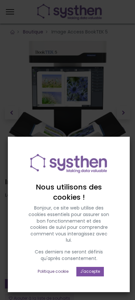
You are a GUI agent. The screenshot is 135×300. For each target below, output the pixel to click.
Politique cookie (53, 271)
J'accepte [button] (90, 271)
